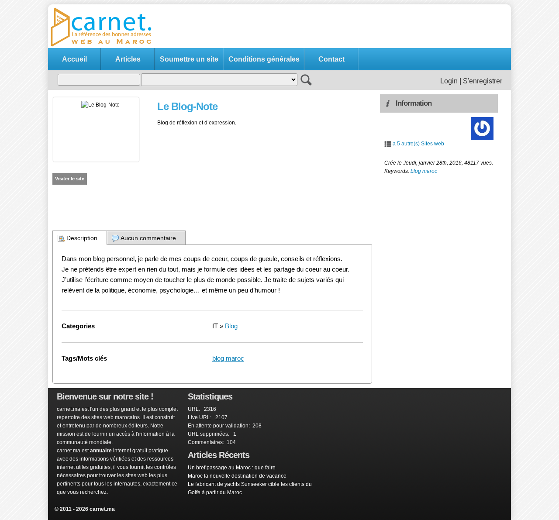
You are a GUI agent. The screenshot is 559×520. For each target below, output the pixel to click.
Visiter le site (69, 178)
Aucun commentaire (148, 237)
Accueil (74, 59)
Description (81, 237)
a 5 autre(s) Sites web (418, 144)
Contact (331, 59)
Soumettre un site (189, 59)
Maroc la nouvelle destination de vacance (237, 476)
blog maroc (228, 358)
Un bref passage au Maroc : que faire (232, 468)
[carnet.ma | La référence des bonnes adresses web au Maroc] (105, 46)
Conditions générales (264, 59)
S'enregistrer (482, 81)
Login (449, 81)
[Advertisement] (348, 26)
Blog (231, 326)
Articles (128, 59)
